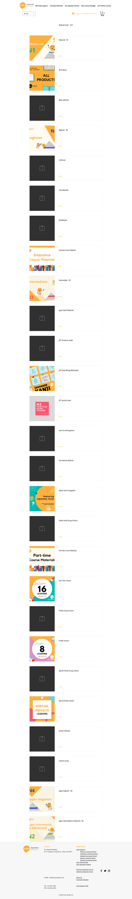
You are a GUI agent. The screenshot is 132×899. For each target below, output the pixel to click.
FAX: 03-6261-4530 (50, 888)
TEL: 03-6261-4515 (50, 886)
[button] (41, 5)
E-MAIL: (46, 877)
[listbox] (29, 14)
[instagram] (109, 870)
